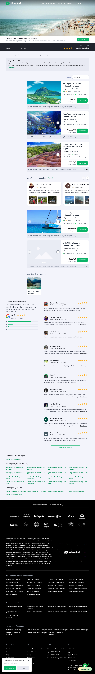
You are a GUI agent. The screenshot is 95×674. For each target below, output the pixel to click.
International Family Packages (57, 606)
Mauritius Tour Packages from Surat (15, 482)
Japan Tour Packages (33, 585)
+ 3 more (85, 169)
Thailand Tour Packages (76, 579)
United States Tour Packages (78, 588)
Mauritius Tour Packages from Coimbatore (36, 478)
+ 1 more (85, 107)
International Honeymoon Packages (35, 607)
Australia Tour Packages (13, 579)
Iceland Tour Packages (76, 585)
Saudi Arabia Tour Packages (14, 591)
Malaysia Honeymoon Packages (37, 633)
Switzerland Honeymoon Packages (55, 633)
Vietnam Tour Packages (76, 582)
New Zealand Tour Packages (14, 585)
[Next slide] (58, 123)
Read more (11, 67)
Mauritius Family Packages (77, 491)
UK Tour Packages (11, 594)
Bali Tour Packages (12, 582)
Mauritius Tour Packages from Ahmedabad (57, 473)
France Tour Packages (34, 588)
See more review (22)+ (66, 447)
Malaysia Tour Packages (55, 585)
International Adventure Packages (13, 612)
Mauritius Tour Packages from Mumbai (78, 468)
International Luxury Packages (57, 611)
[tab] (43, 133)
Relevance (77, 77)
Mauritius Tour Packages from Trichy (57, 482)
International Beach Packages (78, 606)
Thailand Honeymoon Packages (58, 630)
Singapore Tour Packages (56, 579)
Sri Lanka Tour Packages (13, 588)
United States (10, 668)
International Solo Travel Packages (13, 617)
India (23, 668)
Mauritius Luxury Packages (14, 494)
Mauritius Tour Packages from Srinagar (78, 482)
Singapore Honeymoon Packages (13, 633)
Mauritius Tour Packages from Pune (57, 478)
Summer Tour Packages (34, 611)
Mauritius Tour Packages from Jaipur (78, 478)
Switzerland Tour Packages (56, 588)
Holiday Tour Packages (65, 3)
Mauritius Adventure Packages (36, 491)
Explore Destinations (47, 3)
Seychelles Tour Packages (56, 582)
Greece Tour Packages (34, 594)
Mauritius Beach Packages (56, 491)
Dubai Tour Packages (33, 579)
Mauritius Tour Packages (13, 459)
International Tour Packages (14, 606)
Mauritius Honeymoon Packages (16, 491)
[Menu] (87, 3)
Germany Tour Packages (55, 591)
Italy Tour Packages (33, 591)
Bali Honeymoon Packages (14, 630)
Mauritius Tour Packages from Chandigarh (36, 482)
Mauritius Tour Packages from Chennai (36, 468)
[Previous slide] (29, 123)
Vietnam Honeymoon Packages (79, 630)
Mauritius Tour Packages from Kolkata (15, 478)
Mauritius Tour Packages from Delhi (57, 468)
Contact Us (84, 39)
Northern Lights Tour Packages (78, 611)
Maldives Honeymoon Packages (37, 630)
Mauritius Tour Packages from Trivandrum (36, 473)
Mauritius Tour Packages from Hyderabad (15, 473)
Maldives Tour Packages (34, 582)
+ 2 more (85, 137)
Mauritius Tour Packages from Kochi (78, 473)
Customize (82, 100)
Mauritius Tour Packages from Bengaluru (15, 468)
